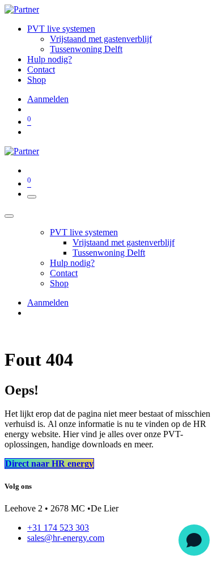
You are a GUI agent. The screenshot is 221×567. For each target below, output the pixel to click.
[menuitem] (61, 28)
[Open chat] (194, 540)
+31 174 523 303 (58, 527)
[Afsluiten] (9, 216)
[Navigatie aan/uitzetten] (31, 196)
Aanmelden (48, 99)
